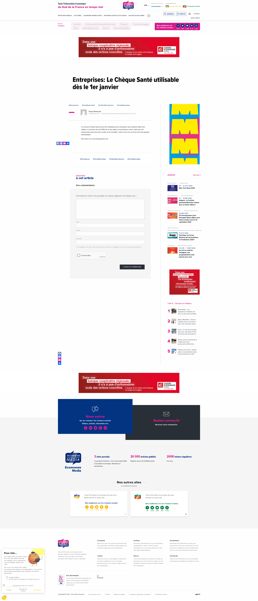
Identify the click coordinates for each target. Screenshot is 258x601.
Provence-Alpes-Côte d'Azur (115, 15)
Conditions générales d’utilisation (140, 594)
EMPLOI (136, 556)
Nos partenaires (72, 575)
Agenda (170, 14)
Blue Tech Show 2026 (187, 188)
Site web (79, 238)
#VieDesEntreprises (105, 105)
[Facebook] (59, 353)
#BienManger (172, 195)
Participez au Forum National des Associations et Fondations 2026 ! (188, 237)
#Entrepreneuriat (174, 210)
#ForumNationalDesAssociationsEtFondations (184, 230)
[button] (149, 15)
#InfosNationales (88, 105)
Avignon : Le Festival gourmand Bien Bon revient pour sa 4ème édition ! (189, 202)
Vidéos (182, 14)
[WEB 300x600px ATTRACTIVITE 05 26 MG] (184, 134)
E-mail (78, 230)
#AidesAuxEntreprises (91, 28)
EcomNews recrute (161, 594)
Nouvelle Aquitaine (136, 15)
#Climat (76, 28)
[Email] (59, 360)
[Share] (59, 363)
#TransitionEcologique (141, 24)
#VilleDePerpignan (185, 245)
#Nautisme (184, 183)
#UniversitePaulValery (122, 28)
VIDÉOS (100, 556)
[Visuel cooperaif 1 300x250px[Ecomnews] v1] (184, 282)
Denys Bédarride (95, 111)
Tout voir (196, 175)
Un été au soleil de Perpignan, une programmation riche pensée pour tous (187, 253)
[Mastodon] (59, 356)
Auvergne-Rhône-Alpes (92, 15)
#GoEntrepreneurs (191, 210)
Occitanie (77, 15)
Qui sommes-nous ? (94, 594)
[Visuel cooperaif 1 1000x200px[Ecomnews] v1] (129, 47)
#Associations (172, 228)
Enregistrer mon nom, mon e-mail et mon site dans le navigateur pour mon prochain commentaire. (109, 247)
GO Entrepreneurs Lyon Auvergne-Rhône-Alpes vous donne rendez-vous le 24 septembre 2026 (189, 218)
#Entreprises (74, 105)
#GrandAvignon (187, 195)
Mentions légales (119, 594)
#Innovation (171, 183)
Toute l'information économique (80, 6)
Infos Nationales (65, 15)
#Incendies (77, 24)
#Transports (124, 24)
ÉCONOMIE (101, 540)
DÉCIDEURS (174, 556)
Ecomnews (156, 6)
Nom (78, 222)
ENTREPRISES (174, 540)
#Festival (170, 245)
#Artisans (106, 28)
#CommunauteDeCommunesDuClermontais (100, 24)
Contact (107, 594)
